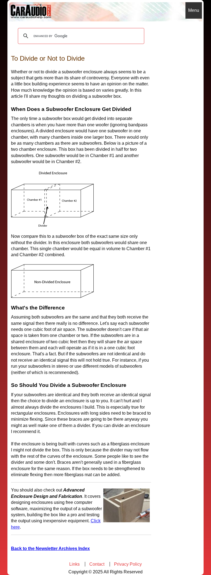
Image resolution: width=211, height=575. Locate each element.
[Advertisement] (179, 103)
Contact (96, 564)
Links (74, 564)
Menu (193, 10)
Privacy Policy (128, 564)
